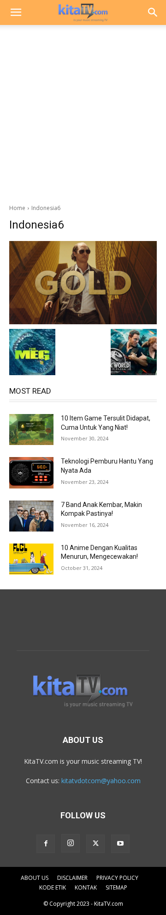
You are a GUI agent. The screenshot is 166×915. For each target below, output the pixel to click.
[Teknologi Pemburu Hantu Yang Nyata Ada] (31, 472)
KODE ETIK (52, 887)
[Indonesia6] (83, 282)
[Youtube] (120, 844)
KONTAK (86, 887)
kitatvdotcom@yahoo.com (101, 780)
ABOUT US (34, 878)
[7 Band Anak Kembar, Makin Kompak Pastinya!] (31, 516)
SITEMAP (116, 887)
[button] (15, 12)
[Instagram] (70, 843)
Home (17, 208)
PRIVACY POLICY (117, 878)
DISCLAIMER (72, 878)
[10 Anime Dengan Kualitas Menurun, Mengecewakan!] (31, 559)
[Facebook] (45, 844)
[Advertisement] (83, 112)
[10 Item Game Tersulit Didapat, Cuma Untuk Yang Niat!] (31, 429)
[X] (95, 844)
